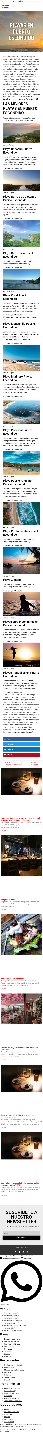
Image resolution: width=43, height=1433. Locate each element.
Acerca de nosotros (12, 1388)
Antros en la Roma (12, 1318)
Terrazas (7, 1351)
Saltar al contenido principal (11, 1)
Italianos (7, 1375)
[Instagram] (27, 1252)
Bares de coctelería (12, 1339)
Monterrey (8, 1419)
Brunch (7, 1380)
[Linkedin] (23, 1252)
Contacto (8, 1396)
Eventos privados (11, 1393)
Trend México (6, 6)
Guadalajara (9, 1422)
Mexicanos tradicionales (14, 1370)
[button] (22, 6)
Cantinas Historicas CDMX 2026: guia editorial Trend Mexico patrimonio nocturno (20, 819)
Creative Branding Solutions (21, 1256)
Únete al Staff (9, 1391)
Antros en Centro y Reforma (15, 1326)
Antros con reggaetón (13, 1331)
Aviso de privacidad (12, 1398)
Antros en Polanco (11, 1316)
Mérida (7, 1417)
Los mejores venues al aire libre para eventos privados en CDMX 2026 (20, 1184)
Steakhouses (9, 1377)
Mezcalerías (9, 1346)
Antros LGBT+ (9, 1328)
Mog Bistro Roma (8, 900)
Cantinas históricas (12, 1344)
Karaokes (8, 1356)
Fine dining (9, 1367)
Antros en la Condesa (13, 1321)
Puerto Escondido (11, 1412)
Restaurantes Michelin (13, 1365)
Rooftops (8, 1349)
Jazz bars (8, 1354)
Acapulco (8, 1409)
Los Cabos (8, 1414)
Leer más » (4, 830)
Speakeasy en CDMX (12, 1341)
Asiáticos (7, 1372)
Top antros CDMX (11, 1313)
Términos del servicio (13, 1401)
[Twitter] (15, 1252)
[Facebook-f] (19, 1252)
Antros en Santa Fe (12, 1323)
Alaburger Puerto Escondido (12, 979)
